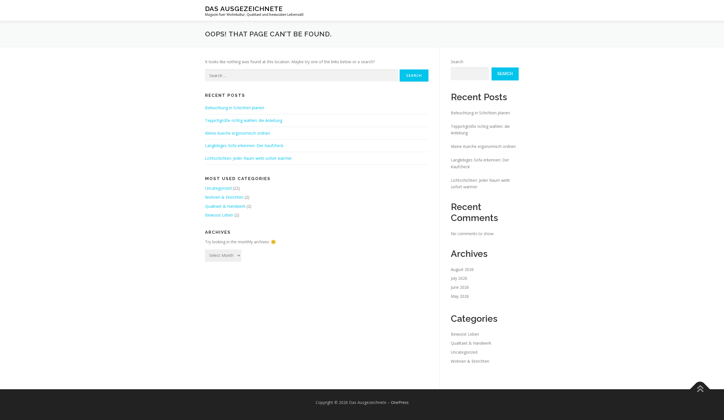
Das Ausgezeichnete (244, 8)
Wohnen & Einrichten (224, 197)
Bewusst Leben (219, 215)
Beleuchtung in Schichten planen (234, 107)
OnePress (400, 402)
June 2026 (460, 287)
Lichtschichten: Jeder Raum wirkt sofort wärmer (248, 158)
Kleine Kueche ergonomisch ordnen (237, 133)
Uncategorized (218, 188)
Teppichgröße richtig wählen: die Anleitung (243, 120)
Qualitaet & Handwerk (225, 206)
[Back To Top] (700, 389)
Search (457, 61)
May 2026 (460, 296)
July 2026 (459, 278)
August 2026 (462, 269)
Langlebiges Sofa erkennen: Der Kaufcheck (244, 145)
